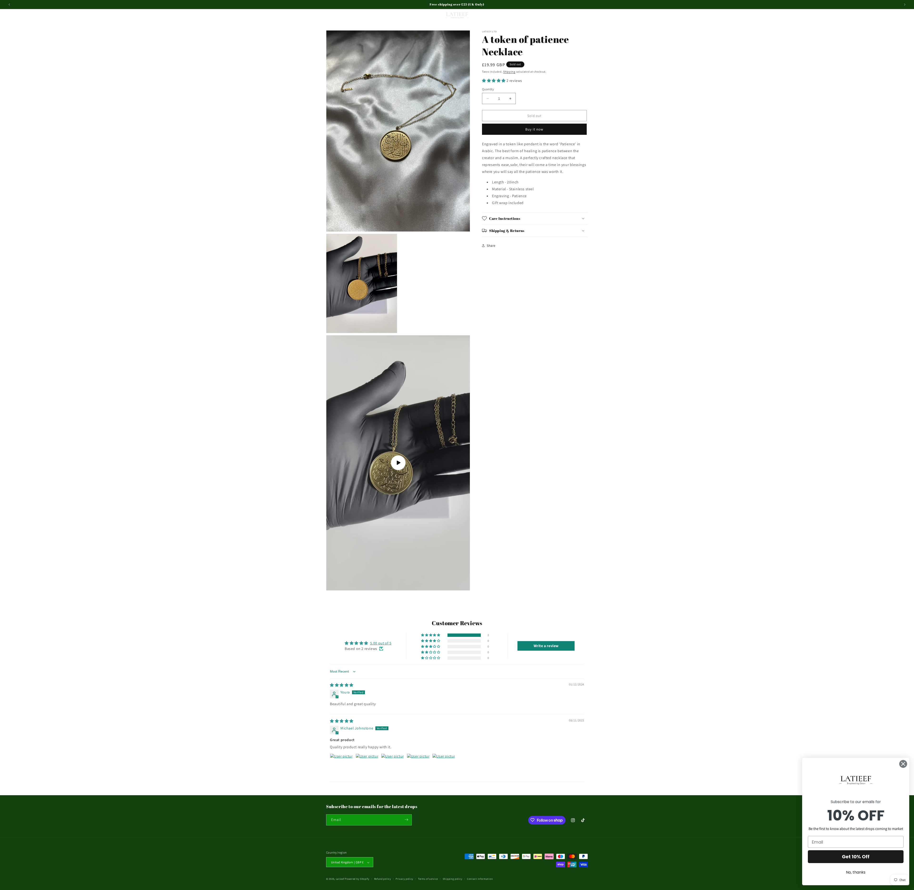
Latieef (340, 879)
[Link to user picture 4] (418, 765)
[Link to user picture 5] (443, 765)
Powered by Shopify (357, 879)
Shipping (509, 71)
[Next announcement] (904, 4)
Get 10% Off (855, 856)
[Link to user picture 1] (341, 765)
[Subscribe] (406, 819)
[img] (341, 685)
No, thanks (855, 872)
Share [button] (491, 245)
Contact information (480, 878)
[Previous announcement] (9, 4)
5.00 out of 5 (381, 643)
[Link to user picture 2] (367, 765)
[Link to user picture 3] (392, 765)
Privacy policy (404, 878)
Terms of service (428, 878)
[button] (10, 15)
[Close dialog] (903, 764)
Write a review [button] (546, 645)
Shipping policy (452, 878)
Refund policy (382, 878)
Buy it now (534, 129)
